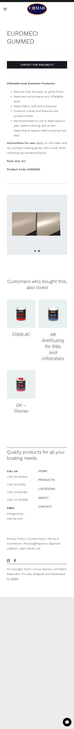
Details (15, 317)
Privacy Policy (16, 538)
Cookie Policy (36, 538)
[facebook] (15, 560)
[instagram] (8, 560)
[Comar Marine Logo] (37, 4)
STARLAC (21, 334)
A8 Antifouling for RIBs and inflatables (53, 346)
